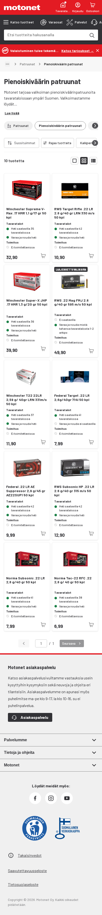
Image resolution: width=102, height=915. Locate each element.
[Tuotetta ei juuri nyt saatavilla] (43, 255)
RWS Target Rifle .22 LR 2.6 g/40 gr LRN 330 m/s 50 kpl (74, 213)
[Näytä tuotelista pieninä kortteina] (84, 160)
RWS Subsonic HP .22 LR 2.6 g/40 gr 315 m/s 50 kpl (74, 491)
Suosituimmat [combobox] (24, 143)
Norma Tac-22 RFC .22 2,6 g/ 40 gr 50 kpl (73, 580)
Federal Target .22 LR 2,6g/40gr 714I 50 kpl (72, 398)
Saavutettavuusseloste (27, 870)
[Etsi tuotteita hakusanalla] (91, 35)
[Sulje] (97, 50)
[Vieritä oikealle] (95, 126)
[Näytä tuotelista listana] (93, 160)
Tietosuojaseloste (23, 884)
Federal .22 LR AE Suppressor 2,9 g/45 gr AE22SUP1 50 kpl (25, 491)
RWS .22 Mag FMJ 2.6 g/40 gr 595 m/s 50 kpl (73, 302)
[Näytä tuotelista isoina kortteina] (74, 160)
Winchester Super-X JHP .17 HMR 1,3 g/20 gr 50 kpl (26, 302)
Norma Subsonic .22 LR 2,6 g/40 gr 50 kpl (25, 580)
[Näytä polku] (7, 64)
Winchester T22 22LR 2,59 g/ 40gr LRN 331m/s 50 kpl (26, 400)
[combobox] (45, 34)
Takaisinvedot (30, 855)
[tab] (51, 22)
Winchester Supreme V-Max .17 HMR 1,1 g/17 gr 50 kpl (26, 213)
